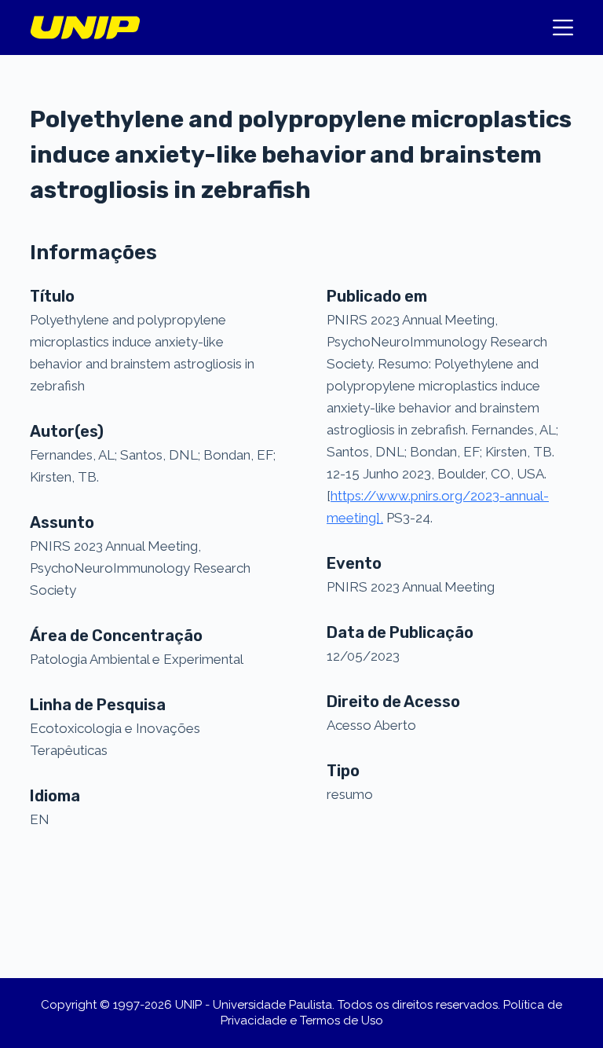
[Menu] (563, 27)
